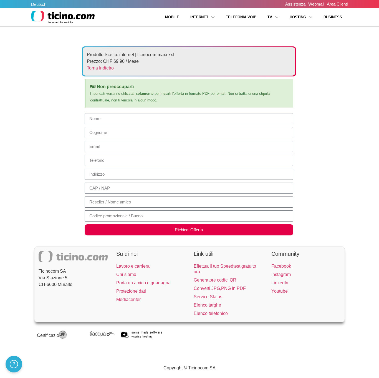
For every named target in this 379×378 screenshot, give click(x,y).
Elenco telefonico (211, 313)
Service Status (208, 296)
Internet (199, 17)
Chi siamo (126, 274)
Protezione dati (131, 291)
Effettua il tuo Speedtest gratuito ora (225, 269)
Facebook (281, 266)
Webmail (316, 4)
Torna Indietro (100, 68)
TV (269, 17)
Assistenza (295, 4)
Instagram (281, 274)
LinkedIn (279, 282)
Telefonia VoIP (241, 17)
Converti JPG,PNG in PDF (220, 288)
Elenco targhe (207, 305)
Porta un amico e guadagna (143, 282)
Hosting (298, 17)
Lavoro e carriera (133, 266)
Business (333, 17)
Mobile (172, 17)
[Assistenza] (14, 364)
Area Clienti (337, 4)
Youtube (279, 291)
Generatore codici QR (215, 280)
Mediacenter (128, 299)
